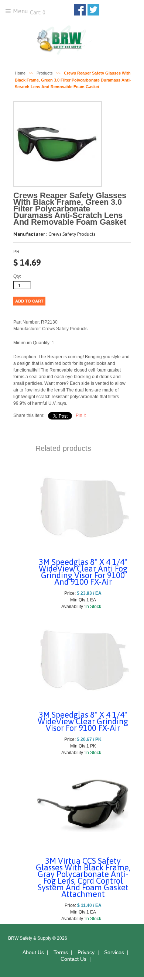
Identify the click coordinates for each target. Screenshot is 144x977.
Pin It (81, 415)
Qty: (17, 276)
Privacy (86, 952)
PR (16, 251)
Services (114, 952)
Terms (61, 952)
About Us (33, 952)
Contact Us (73, 959)
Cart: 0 (37, 12)
